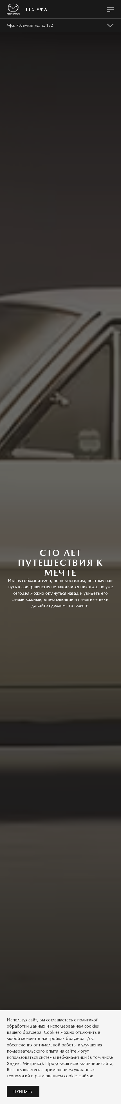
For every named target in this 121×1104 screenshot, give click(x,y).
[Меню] (110, 9)
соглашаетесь (59, 1020)
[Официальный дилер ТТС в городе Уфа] (13, 9)
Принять (23, 1091)
